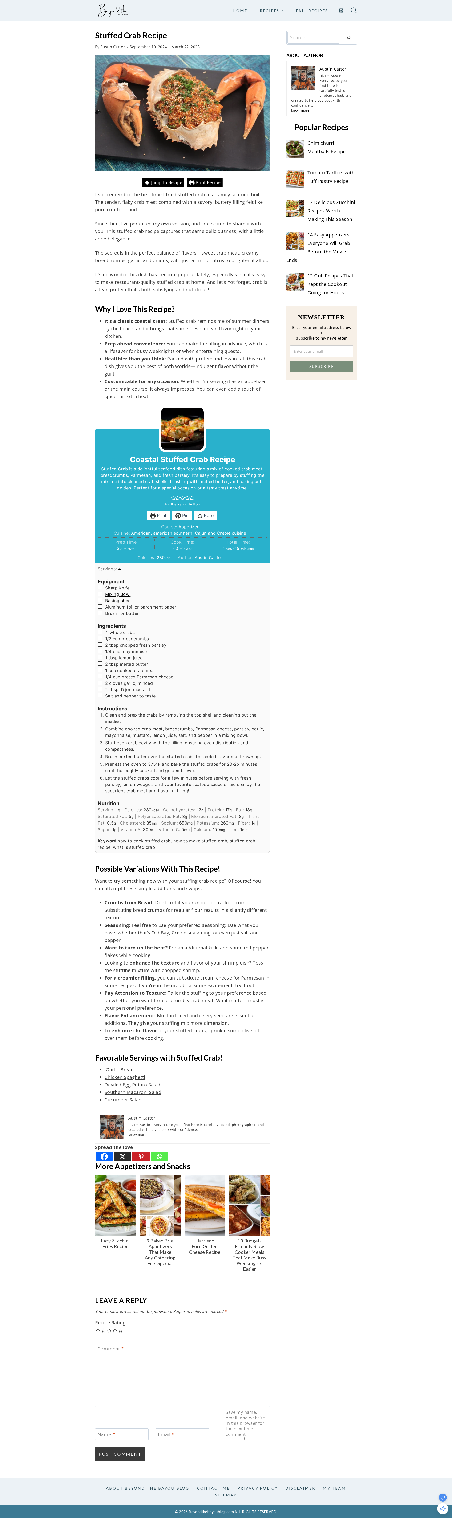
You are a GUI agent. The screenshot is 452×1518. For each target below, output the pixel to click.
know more (137, 1134)
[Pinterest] (341, 10)
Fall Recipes (312, 10)
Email (166, 1434)
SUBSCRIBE (321, 366)
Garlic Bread (119, 1069)
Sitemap (226, 1495)
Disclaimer (300, 1488)
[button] (173, 497)
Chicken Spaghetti (125, 1077)
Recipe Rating (110, 1323)
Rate (208, 515)
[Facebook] (104, 1156)
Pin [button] (185, 515)
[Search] (349, 38)
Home (240, 10)
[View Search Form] (353, 10)
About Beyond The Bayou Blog (147, 1488)
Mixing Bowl (117, 594)
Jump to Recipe (166, 182)
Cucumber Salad (123, 1100)
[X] (122, 1156)
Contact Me (213, 1488)
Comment (110, 1349)
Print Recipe (207, 182)
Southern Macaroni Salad (133, 1092)
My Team (334, 1488)
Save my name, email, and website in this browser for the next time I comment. (245, 1423)
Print (161, 515)
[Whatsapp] (159, 1156)
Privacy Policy (258, 1488)
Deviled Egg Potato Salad (133, 1084)
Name (106, 1434)
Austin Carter (112, 46)
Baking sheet (118, 600)
